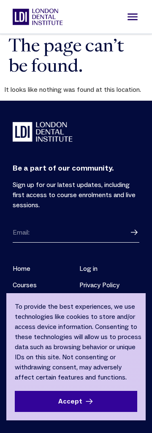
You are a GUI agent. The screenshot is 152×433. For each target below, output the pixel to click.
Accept (70, 401)
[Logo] (38, 16)
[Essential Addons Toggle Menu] (132, 17)
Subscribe (134, 232)
